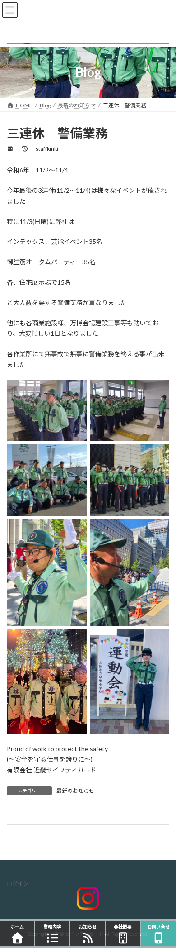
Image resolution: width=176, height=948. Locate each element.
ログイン (17, 883)
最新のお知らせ (75, 790)
